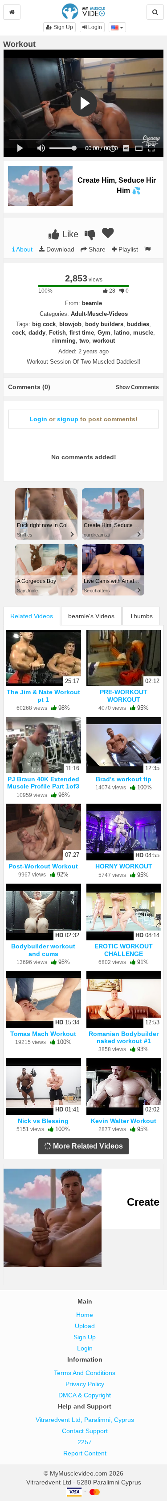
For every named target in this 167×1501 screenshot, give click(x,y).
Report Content (84, 1453)
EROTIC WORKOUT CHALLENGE (123, 950)
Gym (104, 332)
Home (84, 1314)
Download (59, 249)
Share (96, 249)
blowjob (70, 324)
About (24, 249)
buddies (138, 324)
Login (94, 27)
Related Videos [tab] (31, 616)
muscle (143, 332)
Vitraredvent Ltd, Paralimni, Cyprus (85, 1419)
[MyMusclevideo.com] (83, 10)
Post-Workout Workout (43, 866)
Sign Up (62, 27)
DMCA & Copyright (84, 1395)
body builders (104, 324)
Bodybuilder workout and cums (43, 950)
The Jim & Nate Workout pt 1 (43, 695)
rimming (64, 340)
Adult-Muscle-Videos (99, 313)
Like (69, 234)
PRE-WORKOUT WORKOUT (123, 695)
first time (81, 332)
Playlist (127, 249)
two (84, 340)
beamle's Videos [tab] (91, 616)
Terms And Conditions (84, 1372)
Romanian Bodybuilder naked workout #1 (124, 1037)
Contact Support (85, 1430)
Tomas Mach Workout (43, 1033)
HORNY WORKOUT (123, 866)
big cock (44, 324)
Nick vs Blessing (43, 1120)
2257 (84, 1442)
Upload (85, 1325)
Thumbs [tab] (141, 616)
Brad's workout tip (123, 779)
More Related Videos (87, 1146)
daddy (37, 332)
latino (122, 332)
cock (18, 332)
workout (104, 340)
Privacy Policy (84, 1384)
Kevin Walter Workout (123, 1120)
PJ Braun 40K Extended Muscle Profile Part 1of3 (43, 783)
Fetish (57, 332)
